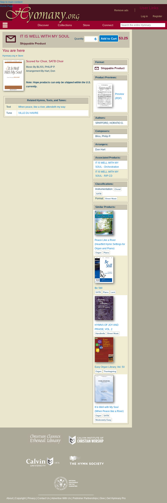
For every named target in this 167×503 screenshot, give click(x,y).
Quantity (79, 38)
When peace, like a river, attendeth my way (41, 106)
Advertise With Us (61, 498)
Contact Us (43, 498)
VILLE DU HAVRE (28, 113)
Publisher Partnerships (85, 498)
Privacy (31, 498)
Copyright (20, 498)
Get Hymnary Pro (116, 498)
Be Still (98, 288)
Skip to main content (11, 2)
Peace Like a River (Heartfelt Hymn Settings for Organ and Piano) (110, 244)
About (10, 498)
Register (157, 16)
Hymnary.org (8, 55)
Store (86, 25)
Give (102, 498)
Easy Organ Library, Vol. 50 (110, 367)
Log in (144, 16)
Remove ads (121, 10)
